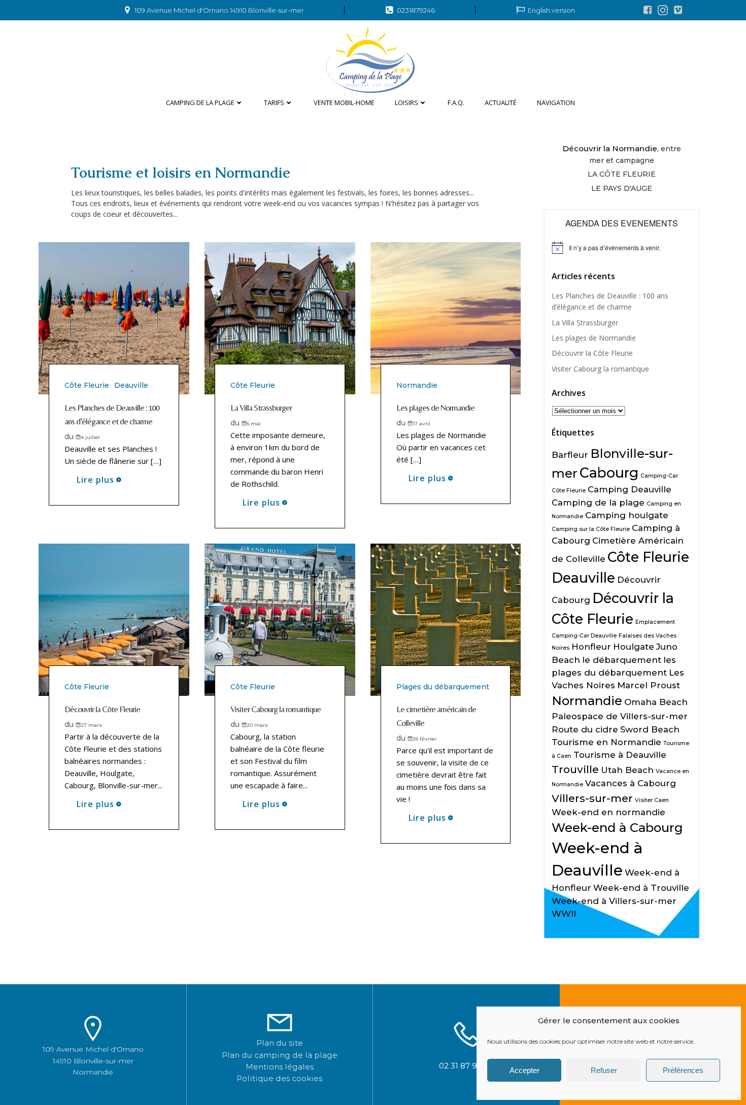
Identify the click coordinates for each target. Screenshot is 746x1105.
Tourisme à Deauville (619, 755)
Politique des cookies (279, 1078)
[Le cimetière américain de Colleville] (445, 619)
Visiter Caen (652, 800)
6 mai (254, 423)
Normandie (416, 385)
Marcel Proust (648, 685)
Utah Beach (627, 770)
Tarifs (274, 102)
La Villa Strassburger (585, 322)
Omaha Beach (656, 702)
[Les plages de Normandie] (445, 317)
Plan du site (279, 1043)
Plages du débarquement (442, 686)
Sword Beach (650, 729)
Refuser (604, 1070)
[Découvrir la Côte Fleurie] (114, 619)
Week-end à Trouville (641, 888)
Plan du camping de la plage (279, 1055)
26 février (424, 738)
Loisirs (406, 102)
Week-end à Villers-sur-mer (614, 901)
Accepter (524, 1070)
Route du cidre (585, 729)
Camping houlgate (626, 515)
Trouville (575, 769)
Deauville (131, 385)
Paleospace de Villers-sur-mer (620, 716)
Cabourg (609, 472)
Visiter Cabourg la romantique (600, 369)
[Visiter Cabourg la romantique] (280, 619)
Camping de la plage (200, 102)
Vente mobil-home (344, 102)
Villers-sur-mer (592, 798)
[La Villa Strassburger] (280, 317)
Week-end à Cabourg (617, 827)
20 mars (257, 725)
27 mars (91, 725)
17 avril (421, 423)
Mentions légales (280, 1066)
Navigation (556, 102)
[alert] (622, 248)
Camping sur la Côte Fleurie (591, 529)
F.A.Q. (456, 102)
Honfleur (591, 647)
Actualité (501, 102)
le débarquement (621, 660)
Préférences (683, 1070)
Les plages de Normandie (594, 338)
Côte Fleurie (86, 385)
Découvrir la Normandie (609, 148)
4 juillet (90, 437)
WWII (564, 914)
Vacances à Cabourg (630, 783)
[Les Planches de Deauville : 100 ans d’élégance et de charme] (114, 317)
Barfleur (570, 455)
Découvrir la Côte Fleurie (592, 353)
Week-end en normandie (608, 812)
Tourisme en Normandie (606, 742)
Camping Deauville (629, 489)
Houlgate (633, 647)
